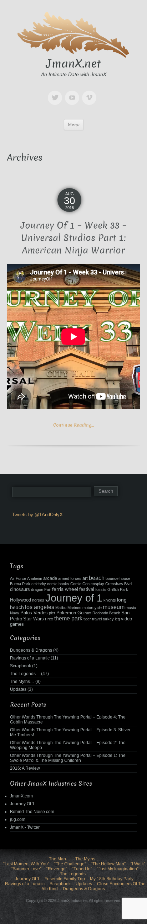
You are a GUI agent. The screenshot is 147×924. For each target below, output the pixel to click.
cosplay (97, 584)
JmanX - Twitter (25, 827)
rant (88, 613)
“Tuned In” (82, 868)
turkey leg (111, 619)
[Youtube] (73, 92)
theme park (68, 618)
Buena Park (20, 584)
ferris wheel (65, 589)
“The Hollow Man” (108, 863)
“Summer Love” (26, 868)
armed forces (69, 578)
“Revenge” (56, 868)
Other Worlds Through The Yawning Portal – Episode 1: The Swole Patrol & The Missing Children (68, 758)
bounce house (118, 578)
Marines (74, 607)
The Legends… (25, 673)
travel (97, 619)
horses (38, 600)
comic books (58, 584)
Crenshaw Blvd (118, 584)
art (85, 578)
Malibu (60, 607)
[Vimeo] (90, 92)
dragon (37, 589)
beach (97, 578)
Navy (14, 613)
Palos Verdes (34, 612)
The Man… (59, 858)
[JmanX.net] (73, 33)
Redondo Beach (106, 613)
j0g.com (17, 819)
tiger (87, 619)
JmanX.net (73, 63)
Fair (47, 589)
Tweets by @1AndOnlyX (37, 514)
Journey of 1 (73, 598)
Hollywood (20, 600)
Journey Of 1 (22, 803)
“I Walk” (138, 863)
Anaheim (34, 578)
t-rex (49, 619)
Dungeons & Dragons (31, 650)
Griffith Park (117, 589)
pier (52, 613)
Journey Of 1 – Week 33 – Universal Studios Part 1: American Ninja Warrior (74, 238)
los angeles (39, 607)
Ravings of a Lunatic (30, 658)
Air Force (18, 578)
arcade (50, 578)
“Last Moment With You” (26, 863)
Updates (18, 689)
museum (114, 607)
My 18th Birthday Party (111, 878)
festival (86, 589)
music (131, 607)
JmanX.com (21, 796)
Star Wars (33, 618)
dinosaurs (20, 589)
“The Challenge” (70, 863)
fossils (100, 589)
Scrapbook (20, 665)
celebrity (38, 584)
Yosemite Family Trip (65, 878)
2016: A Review (25, 768)
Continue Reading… (73, 425)
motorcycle (92, 607)
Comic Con (80, 584)
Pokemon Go (69, 612)
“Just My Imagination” (117, 868)
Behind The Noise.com (32, 811)
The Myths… (22, 681)
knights (109, 600)
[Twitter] (56, 92)
